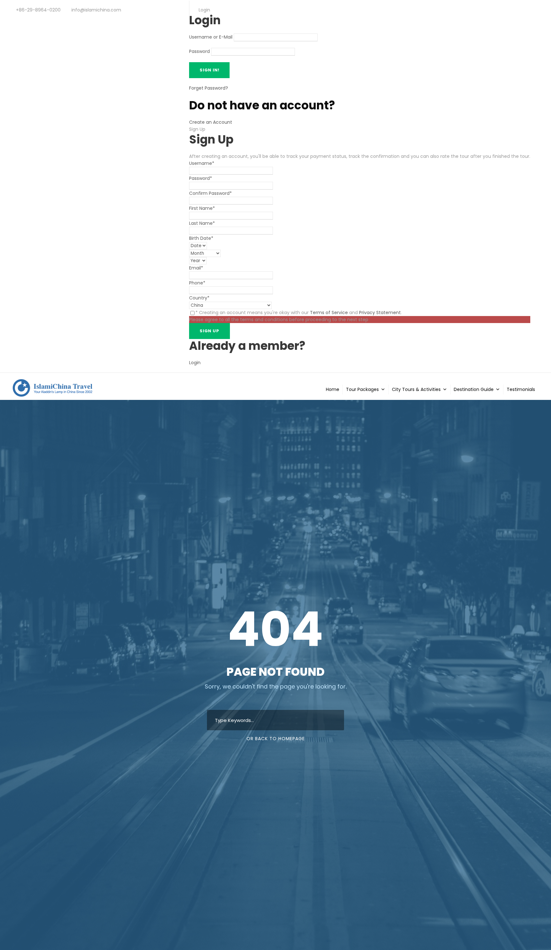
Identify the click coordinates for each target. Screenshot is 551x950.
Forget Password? (208, 88)
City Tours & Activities (416, 389)
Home (332, 389)
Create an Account (210, 122)
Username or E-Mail (210, 37)
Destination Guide (474, 389)
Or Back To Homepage (275, 738)
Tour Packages (362, 389)
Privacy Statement (380, 312)
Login (195, 362)
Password (199, 51)
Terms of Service (329, 312)
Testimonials (521, 389)
